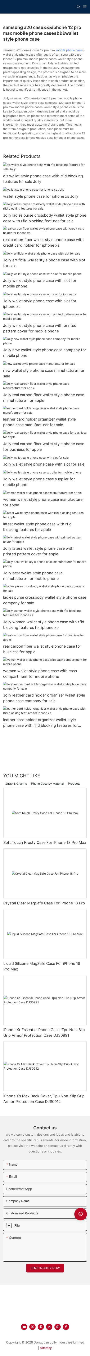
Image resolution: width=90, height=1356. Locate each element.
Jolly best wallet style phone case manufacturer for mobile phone (33, 576)
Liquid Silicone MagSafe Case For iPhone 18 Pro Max (41, 966)
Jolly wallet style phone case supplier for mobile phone (39, 482)
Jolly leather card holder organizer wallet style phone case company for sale (44, 698)
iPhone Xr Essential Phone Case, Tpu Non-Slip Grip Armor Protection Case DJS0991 (44, 1033)
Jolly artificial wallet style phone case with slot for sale (44, 263)
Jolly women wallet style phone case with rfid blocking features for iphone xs (43, 625)
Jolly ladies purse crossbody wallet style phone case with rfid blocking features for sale (44, 218)
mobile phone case (69, 50)
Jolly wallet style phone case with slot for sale (43, 464)
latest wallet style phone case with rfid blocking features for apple (37, 527)
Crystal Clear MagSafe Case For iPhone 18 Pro (44, 903)
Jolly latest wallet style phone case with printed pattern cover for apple (38, 551)
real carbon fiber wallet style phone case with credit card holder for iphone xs (43, 242)
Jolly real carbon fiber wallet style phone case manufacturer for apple (43, 398)
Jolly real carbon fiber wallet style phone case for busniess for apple (43, 447)
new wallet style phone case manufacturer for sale (44, 373)
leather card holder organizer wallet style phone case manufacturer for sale (39, 422)
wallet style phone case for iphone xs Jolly (40, 196)
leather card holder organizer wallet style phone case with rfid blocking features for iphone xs (40, 723)
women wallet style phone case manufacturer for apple (43, 502)
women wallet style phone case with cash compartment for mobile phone (40, 674)
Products (74, 783)
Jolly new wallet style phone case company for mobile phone (44, 353)
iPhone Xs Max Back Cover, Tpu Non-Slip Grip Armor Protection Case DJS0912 (44, 1099)
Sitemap (46, 1348)
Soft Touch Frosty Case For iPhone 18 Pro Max (44, 842)
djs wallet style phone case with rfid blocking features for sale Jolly (43, 179)
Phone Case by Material (47, 783)
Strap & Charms (16, 783)
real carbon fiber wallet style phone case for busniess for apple (42, 649)
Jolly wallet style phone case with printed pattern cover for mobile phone (39, 328)
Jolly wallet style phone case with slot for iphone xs (39, 304)
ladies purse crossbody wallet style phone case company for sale (44, 600)
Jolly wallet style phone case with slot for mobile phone (39, 283)
